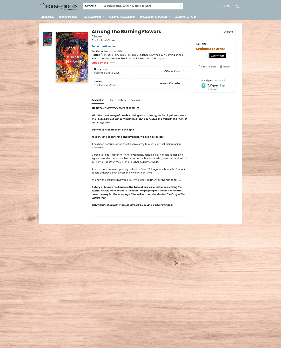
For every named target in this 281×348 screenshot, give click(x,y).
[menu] (140, 16)
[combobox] (92, 6)
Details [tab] (122, 100)
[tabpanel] (140, 161)
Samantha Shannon (104, 46)
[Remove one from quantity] (198, 56)
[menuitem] (47, 16)
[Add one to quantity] (206, 56)
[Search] (180, 6)
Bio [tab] (111, 100)
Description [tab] (98, 100)
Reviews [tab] (135, 100)
